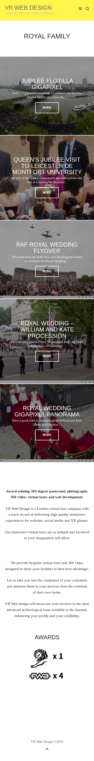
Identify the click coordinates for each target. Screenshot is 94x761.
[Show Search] (86, 9)
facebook (36, 708)
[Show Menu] (79, 9)
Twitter (28, 708)
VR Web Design (28, 8)
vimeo (51, 708)
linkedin (43, 708)
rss (65, 708)
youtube (58, 708)
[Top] (47, 748)
